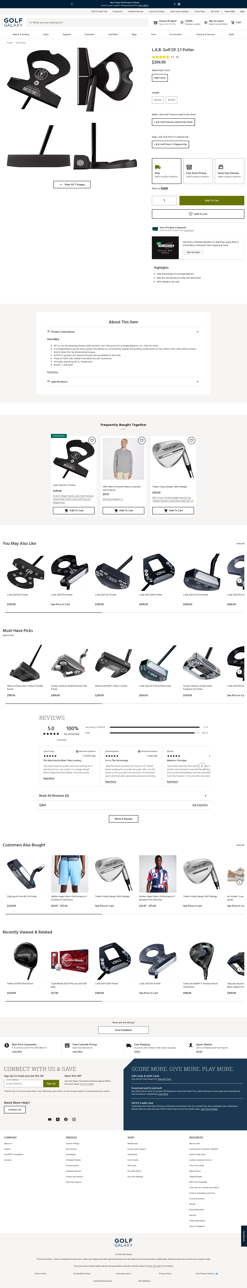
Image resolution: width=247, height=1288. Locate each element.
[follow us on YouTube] (50, 1119)
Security (192, 1215)
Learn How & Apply (209, 1109)
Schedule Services (136, 11)
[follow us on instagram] (74, 1119)
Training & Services (205, 34)
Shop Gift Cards (164, 1079)
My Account (194, 1143)
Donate (199, 1051)
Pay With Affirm (134, 1171)
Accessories (176, 34)
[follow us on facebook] (66, 1119)
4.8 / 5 (205, 732)
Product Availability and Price (202, 1193)
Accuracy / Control (95, 727)
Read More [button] (52, 372)
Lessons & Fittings (157, 11)
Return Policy (195, 1171)
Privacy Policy (165, 1273)
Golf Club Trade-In (73, 1182)
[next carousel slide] (175, 4)
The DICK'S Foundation (13, 1154)
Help (242, 11)
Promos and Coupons (137, 1149)
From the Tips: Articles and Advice (204, 1187)
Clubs (46, 34)
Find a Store (200, 11)
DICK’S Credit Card (99, 11)
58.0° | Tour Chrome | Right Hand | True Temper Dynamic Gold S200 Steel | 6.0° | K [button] (172, 499)
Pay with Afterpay (135, 1176)
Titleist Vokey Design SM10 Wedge (169, 487)
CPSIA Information (197, 1221)
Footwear (89, 34)
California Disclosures (102, 1281)
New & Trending (21, 34)
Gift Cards (215, 11)
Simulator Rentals (73, 1160)
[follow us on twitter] (58, 1119)
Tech (153, 34)
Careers (7, 1149)
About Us (8, 1143)
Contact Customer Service (200, 1160)
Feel (88, 733)
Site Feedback (144, 1281)
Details (137, 1051)
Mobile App (133, 1143)
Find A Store (133, 1160)
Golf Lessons (71, 1149)
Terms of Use (40, 1273)
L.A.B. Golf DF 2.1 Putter (64, 485)
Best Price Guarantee (198, 1182)
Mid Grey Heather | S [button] (113, 499)
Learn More (17, 1051)
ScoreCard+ (118, 11)
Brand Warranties (196, 1209)
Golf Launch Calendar (179, 11)
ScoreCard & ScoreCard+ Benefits (203, 1149)
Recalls (192, 1204)
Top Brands (132, 1154)
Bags (134, 34)
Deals (231, 34)
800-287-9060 (155, 1266)
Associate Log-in (123, 1273)
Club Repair (71, 1154)
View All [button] (240, 543)
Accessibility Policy (81, 1273)
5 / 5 (206, 727)
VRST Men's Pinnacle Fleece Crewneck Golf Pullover (122, 488)
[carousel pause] (179, 4)
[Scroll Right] (202, 766)
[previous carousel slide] (72, 4)
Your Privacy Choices (205, 1273)
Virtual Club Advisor (74, 1176)
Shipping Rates (195, 1176)
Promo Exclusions (197, 1198)
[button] (72, 184)
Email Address (13, 1080)
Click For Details (87, 1084)
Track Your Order (196, 1165)
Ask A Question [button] (200, 805)
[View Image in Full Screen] (39, 80)
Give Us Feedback (197, 1226)
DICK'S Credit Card (197, 1154)
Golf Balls (113, 34)
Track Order (230, 11)
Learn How (189, 230)
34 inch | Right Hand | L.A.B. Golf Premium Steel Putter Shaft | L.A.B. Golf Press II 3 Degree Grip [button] (73, 499)
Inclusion (8, 1160)
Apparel (67, 34)
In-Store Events (72, 1165)
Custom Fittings (72, 1143)
